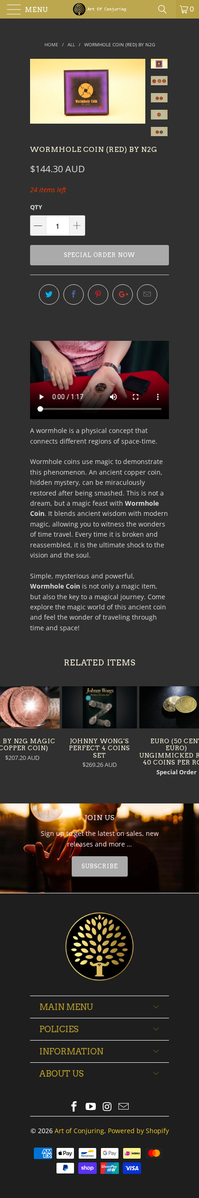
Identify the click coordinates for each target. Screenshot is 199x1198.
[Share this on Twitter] (49, 294)
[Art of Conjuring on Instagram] (107, 1107)
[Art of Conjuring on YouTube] (91, 1107)
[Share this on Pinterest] (98, 294)
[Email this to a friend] (147, 294)
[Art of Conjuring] (99, 9)
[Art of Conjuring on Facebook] (74, 1107)
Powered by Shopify (138, 1130)
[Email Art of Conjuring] (124, 1107)
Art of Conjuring (79, 1130)
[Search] (165, 9)
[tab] (99, 866)
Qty (36, 207)
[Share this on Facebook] (73, 294)
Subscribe (99, 866)
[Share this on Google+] (122, 294)
